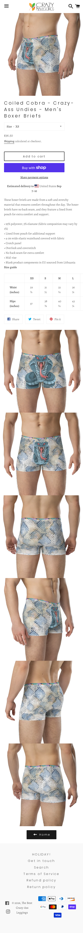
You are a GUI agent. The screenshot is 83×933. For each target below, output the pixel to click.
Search (41, 867)
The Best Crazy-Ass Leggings (24, 908)
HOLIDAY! (41, 854)
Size (9, 126)
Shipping (9, 141)
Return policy (41, 887)
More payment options (34, 177)
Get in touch (41, 861)
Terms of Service (41, 874)
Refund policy (42, 880)
